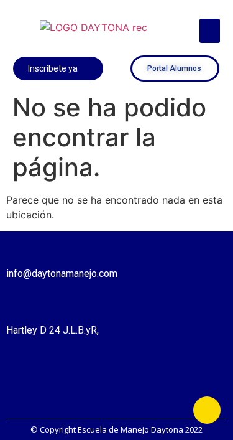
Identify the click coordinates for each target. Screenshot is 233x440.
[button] (209, 31)
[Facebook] (117, 372)
